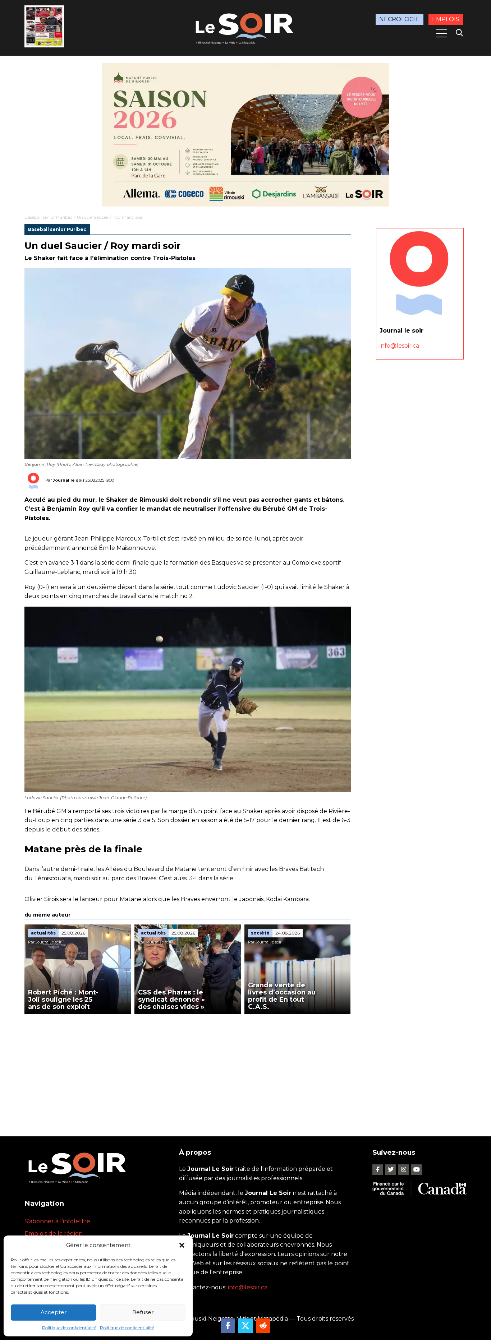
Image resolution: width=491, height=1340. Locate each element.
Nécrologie (399, 19)
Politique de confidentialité (69, 1327)
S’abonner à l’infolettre (57, 1221)
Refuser (142, 1312)
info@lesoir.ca (399, 345)
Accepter (53, 1312)
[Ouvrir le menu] (441, 33)
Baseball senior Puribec (48, 217)
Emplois (445, 19)
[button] (181, 1245)
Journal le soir (68, 479)
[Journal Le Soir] (245, 27)
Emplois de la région (53, 1233)
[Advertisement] (187, 1068)
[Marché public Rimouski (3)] (245, 135)
